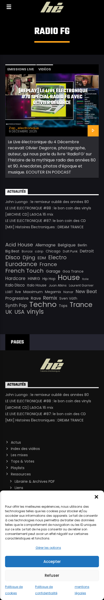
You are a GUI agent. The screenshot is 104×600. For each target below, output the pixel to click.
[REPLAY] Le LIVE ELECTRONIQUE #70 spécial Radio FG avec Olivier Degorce (53, 97)
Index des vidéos (25, 448)
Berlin (82, 245)
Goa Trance (73, 271)
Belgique (66, 245)
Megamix (53, 291)
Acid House (19, 245)
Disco (12, 257)
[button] (96, 496)
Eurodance (21, 264)
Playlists (17, 467)
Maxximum (33, 291)
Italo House (36, 285)
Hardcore (15, 278)
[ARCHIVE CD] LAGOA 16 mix (29, 214)
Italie (85, 279)
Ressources (21, 474)
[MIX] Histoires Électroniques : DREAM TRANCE (44, 227)
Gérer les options (48, 548)
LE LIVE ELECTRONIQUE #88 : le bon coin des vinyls (48, 208)
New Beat (86, 292)
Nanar (68, 292)
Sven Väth (68, 298)
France (48, 264)
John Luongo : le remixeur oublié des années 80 (47, 201)
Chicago (53, 251)
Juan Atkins (58, 285)
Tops (63, 305)
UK (8, 312)
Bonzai (27, 251)
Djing (28, 257)
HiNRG (34, 278)
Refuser (52, 575)
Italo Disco (15, 285)
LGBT (9, 292)
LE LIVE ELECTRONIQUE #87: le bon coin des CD (45, 220)
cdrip (39, 251)
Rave (36, 298)
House (69, 277)
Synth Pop (16, 305)
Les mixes (19, 455)
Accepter (52, 561)
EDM (42, 258)
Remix (50, 298)
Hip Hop (49, 278)
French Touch (24, 271)
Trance (81, 305)
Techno (43, 304)
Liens (19, 487)
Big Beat (12, 251)
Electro (57, 257)
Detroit (87, 251)
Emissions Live (20, 69)
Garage (53, 271)
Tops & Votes (22, 461)
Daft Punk (70, 251)
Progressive (17, 298)
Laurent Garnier (81, 285)
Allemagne (45, 245)
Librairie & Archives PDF (35, 481)
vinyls (35, 312)
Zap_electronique (24, 128)
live (18, 291)
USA (19, 312)
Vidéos (44, 69)
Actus (16, 442)
